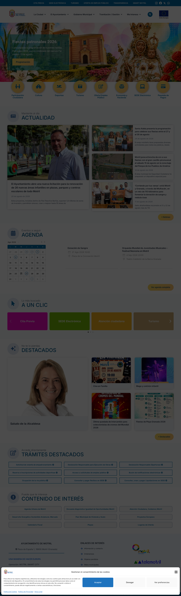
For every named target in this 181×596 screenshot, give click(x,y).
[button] (176, 572)
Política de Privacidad (25, 592)
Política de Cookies (10, 592)
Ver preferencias (161, 582)
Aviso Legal (38, 592)
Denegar (130, 582)
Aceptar (98, 582)
